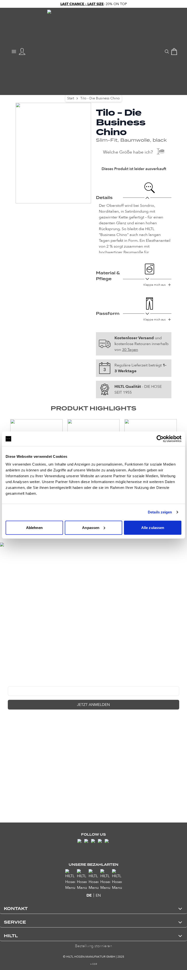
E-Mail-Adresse (19, 682)
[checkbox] (10, 716)
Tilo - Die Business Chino (100, 98)
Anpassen (90, 527)
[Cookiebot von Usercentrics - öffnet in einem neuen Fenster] (160, 438)
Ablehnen (34, 527)
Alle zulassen (152, 527)
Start (70, 98)
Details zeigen (160, 512)
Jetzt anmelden (93, 704)
